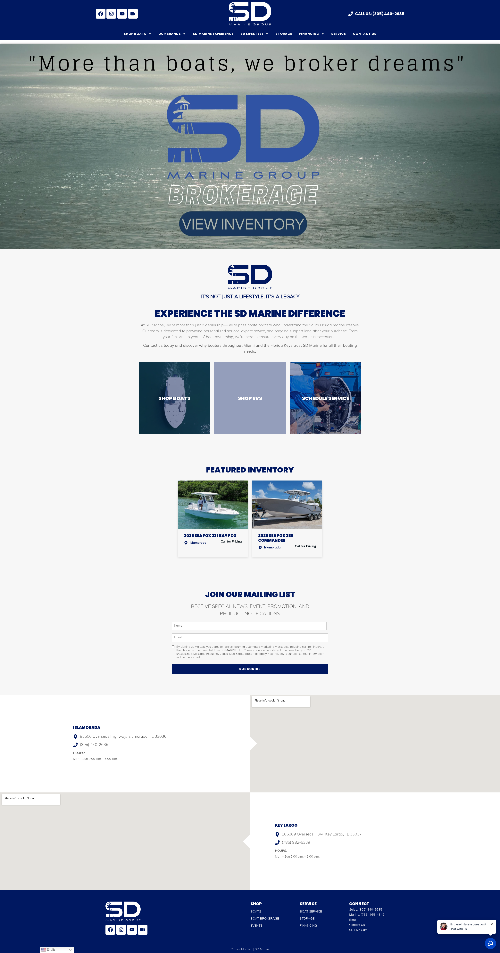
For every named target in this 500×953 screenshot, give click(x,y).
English (51, 949)
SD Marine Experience (213, 33)
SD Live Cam (358, 930)
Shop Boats (135, 33)
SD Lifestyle (252, 33)
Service (338, 33)
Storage (284, 33)
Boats (256, 911)
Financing (309, 33)
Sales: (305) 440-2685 (365, 909)
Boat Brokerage (265, 918)
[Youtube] (122, 14)
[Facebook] (100, 14)
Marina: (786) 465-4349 (366, 914)
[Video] (133, 14)
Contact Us (364, 33)
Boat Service (311, 911)
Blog (352, 920)
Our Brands (169, 33)
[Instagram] (111, 14)
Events (256, 925)
